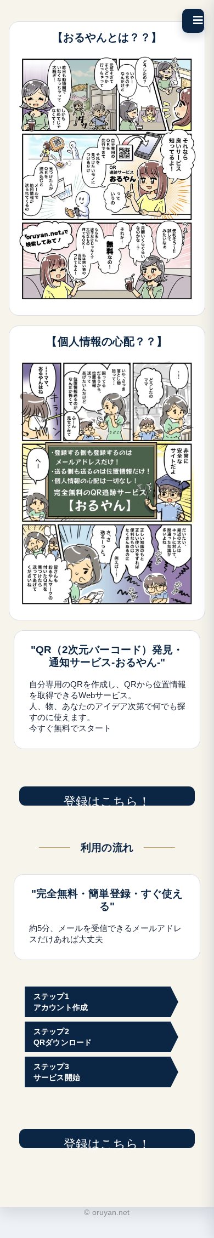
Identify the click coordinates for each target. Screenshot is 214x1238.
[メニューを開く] (193, 21)
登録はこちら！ (107, 800)
